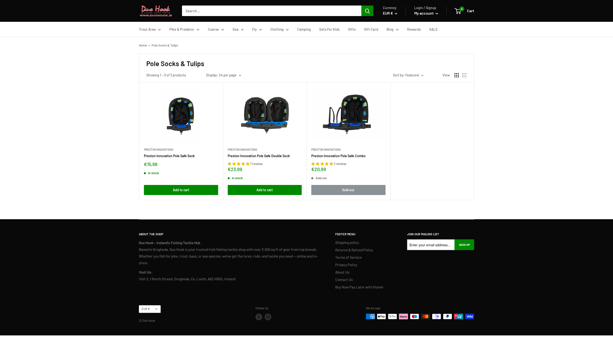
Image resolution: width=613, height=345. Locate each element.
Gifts (352, 29)
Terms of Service (348, 257)
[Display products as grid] (456, 75)
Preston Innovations (158, 149)
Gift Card (371, 29)
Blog (389, 29)
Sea (235, 29)
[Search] (367, 11)
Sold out (348, 190)
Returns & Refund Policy (354, 250)
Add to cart (181, 190)
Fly (254, 29)
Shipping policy (347, 242)
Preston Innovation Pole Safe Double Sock (259, 156)
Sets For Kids (329, 29)
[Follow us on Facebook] (258, 317)
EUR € (146, 309)
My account (424, 13)
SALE (433, 29)
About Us (342, 272)
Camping (304, 29)
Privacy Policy (346, 265)
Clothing (277, 29)
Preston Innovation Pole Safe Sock (169, 156)
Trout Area (147, 29)
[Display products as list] (464, 75)
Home (143, 45)
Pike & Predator (181, 29)
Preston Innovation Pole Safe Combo (338, 156)
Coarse (213, 29)
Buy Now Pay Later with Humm (359, 287)
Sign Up (464, 245)
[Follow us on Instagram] (268, 317)
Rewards (414, 29)
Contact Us (344, 279)
